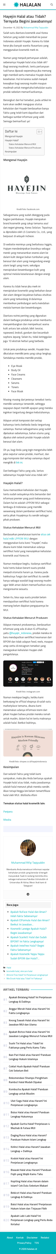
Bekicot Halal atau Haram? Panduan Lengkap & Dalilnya (31, 1195)
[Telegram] (28, 894)
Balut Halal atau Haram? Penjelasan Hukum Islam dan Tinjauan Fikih (31, 1206)
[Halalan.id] (27, 4)
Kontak (20, 1237)
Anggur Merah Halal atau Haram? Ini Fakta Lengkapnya (29, 1011)
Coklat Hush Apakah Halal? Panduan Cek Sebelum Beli (29, 1068)
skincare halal (26, 971)
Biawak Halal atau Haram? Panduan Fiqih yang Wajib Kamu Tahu (31, 1172)
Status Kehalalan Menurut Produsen (25, 147)
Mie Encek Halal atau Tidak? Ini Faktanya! (24, 978)
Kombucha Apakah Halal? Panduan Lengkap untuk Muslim (28, 1091)
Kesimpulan (11, 151)
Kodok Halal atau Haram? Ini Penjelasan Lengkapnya (27, 1160)
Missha (7, 820)
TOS (36, 1243)
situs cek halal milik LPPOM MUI (26, 536)
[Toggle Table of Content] (37, 131)
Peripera (8, 812)
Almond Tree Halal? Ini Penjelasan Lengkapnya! (27, 974)
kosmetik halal (13, 971)
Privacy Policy (24, 1243)
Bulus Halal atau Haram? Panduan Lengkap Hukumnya (30, 1114)
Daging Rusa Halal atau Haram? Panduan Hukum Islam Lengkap (29, 1137)
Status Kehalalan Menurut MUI (22, 144)
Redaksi (45, 1237)
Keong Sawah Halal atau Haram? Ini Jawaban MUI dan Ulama (29, 1022)
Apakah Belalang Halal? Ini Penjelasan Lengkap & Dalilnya (30, 999)
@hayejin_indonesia (20, 633)
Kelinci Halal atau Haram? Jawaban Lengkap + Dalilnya (30, 1149)
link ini (19, 462)
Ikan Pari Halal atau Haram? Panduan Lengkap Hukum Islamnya (30, 1057)
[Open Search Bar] (51, 4)
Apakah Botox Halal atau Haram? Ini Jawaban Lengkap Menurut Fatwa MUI (30, 1034)
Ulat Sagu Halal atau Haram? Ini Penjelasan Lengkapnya (29, 1103)
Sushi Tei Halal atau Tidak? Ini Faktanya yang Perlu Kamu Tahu (27, 1045)
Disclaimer (32, 1237)
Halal (9, 967)
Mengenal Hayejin (14, 136)
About (10, 1237)
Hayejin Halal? (12, 140)
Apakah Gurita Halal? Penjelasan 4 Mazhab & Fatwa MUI (30, 1126)
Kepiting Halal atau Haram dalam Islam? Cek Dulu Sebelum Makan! (29, 1183)
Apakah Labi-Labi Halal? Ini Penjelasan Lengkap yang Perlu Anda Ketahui (31, 1220)
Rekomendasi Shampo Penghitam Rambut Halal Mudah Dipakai (28, 1080)
